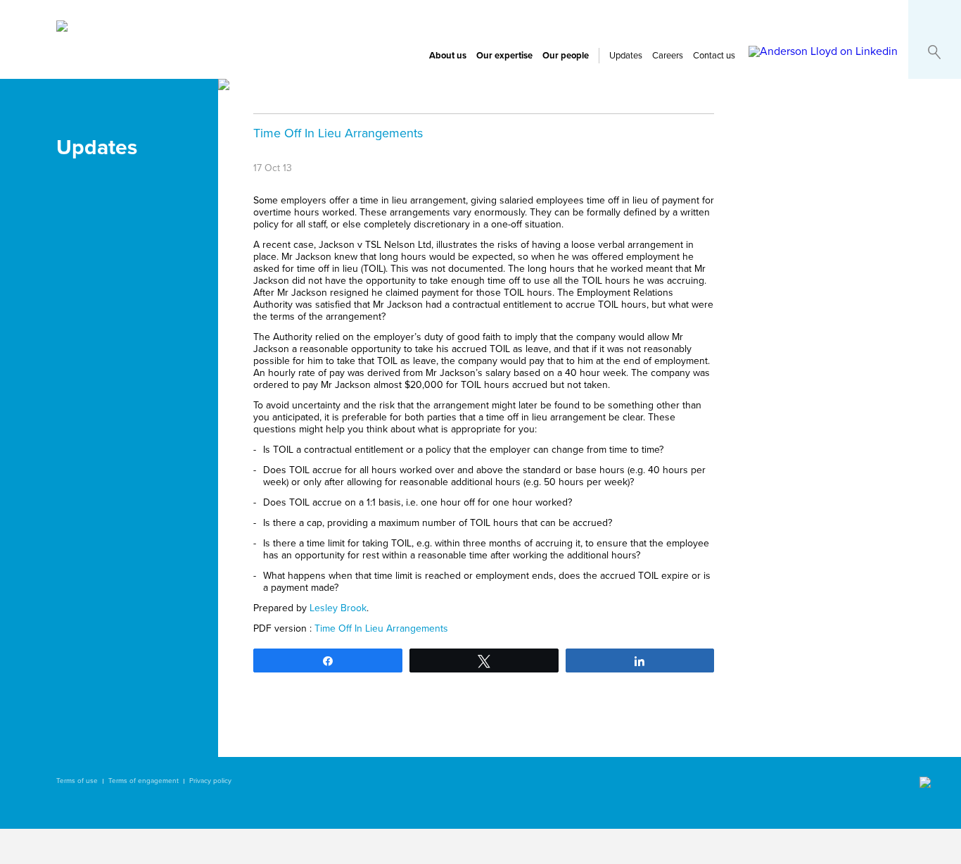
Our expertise (504, 55)
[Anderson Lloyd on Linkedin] (823, 51)
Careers (667, 55)
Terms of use (77, 781)
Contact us (714, 55)
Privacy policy (210, 781)
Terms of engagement (143, 781)
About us (447, 55)
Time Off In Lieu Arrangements (381, 628)
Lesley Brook (338, 608)
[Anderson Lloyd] (62, 28)
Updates (625, 55)
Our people (565, 55)
